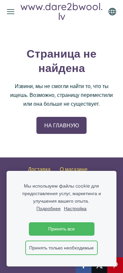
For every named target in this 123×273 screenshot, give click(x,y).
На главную (61, 125)
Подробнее (48, 208)
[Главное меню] (11, 12)
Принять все (61, 229)
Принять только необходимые (61, 248)
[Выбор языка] (112, 12)
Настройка (75, 208)
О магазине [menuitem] (74, 169)
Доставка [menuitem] (39, 169)
